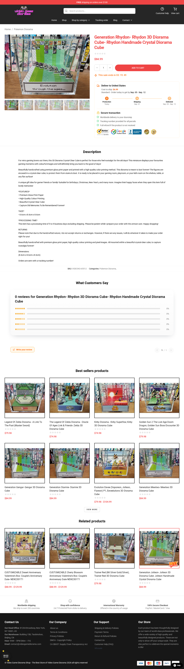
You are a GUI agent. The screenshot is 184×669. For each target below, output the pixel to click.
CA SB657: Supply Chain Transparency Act (69, 644)
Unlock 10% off (5, 656)
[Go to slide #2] (26, 105)
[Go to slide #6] (86, 105)
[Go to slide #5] (71, 105)
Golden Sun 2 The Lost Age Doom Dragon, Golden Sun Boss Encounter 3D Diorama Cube (159, 425)
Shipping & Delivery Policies (107, 628)
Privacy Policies (57, 636)
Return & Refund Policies (105, 636)
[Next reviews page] (171, 350)
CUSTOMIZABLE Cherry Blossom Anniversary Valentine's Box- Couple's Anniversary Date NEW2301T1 (68, 576)
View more (92, 510)
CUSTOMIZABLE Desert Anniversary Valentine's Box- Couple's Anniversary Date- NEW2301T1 (23, 576)
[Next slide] (85, 67)
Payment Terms (102, 632)
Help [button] (179, 665)
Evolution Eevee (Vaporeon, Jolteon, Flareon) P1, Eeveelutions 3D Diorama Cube (113, 491)
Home (8, 29)
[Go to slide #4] (56, 105)
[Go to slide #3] (41, 105)
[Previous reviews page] (157, 350)
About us (54, 628)
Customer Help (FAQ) (104, 644)
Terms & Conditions (58, 632)
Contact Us (100, 640)
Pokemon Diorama (23, 29)
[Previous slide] (9, 67)
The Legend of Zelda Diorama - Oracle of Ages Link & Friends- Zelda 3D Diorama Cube (68, 425)
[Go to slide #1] (11, 105)
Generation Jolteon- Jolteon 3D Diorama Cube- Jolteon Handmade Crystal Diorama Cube (156, 576)
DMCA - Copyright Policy (61, 640)
